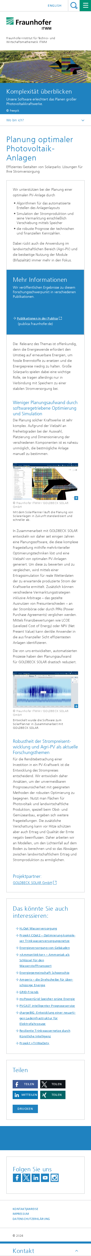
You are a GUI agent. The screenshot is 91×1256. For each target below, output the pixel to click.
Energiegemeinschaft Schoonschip (44, 972)
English (55, 5)
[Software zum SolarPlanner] (45, 689)
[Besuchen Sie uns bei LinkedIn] (36, 1178)
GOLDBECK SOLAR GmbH (32, 883)
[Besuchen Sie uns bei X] (26, 1178)
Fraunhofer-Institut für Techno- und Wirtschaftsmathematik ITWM (30, 40)
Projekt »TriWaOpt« (34, 1043)
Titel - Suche (74, 5)
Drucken (25, 1109)
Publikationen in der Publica (37, 318)
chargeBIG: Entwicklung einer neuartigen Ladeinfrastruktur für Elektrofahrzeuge (47, 1018)
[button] (25, 1084)
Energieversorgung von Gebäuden (44, 948)
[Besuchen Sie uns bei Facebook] (17, 1178)
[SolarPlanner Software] (45, 481)
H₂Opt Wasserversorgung (38, 928)
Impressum (21, 1214)
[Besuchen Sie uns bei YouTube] (45, 1178)
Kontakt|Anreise (25, 1209)
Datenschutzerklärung (31, 1219)
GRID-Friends (29, 992)
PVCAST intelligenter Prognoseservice (47, 1006)
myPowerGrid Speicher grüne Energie (47, 999)
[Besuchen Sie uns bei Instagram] (55, 1178)
